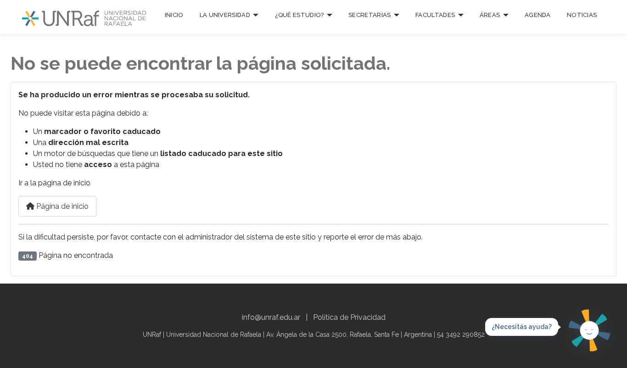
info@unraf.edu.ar (271, 317)
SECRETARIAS (369, 14)
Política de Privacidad (349, 317)
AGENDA (538, 14)
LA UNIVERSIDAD (225, 14)
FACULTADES (435, 14)
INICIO (174, 14)
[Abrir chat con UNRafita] (589, 330)
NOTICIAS (582, 14)
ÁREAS (490, 14)
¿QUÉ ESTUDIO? (299, 14)
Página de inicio (61, 206)
